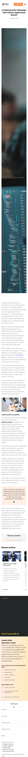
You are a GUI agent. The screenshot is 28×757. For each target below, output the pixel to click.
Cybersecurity (6, 747)
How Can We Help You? (7, 742)
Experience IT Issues (8, 749)
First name (4, 709)
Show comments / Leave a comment (14, 540)
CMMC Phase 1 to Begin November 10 (10, 564)
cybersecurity (6, 422)
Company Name (5, 722)
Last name (4, 716)
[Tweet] (14, 502)
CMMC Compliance (8, 746)
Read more (5, 589)
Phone (3, 735)
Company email (5, 729)
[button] (25, 4)
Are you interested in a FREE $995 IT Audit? (12, 754)
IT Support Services (8, 744)
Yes (4, 756)
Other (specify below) (8, 751)
